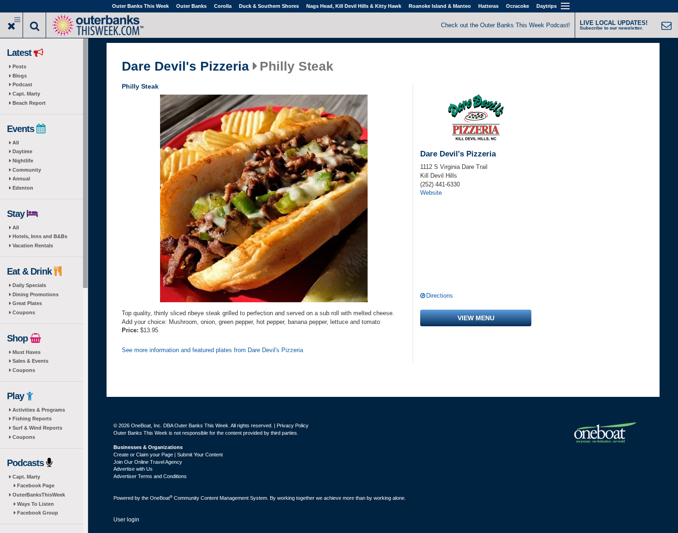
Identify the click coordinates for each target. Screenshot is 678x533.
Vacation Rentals (32, 245)
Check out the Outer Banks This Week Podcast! (505, 25)
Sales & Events (30, 361)
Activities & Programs (38, 410)
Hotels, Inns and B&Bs (39, 236)
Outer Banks (191, 6)
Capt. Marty (26, 93)
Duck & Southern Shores (269, 6)
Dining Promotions (35, 294)
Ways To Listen (35, 504)
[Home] (98, 24)
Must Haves (26, 352)
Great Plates (27, 303)
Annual (21, 178)
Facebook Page (35, 485)
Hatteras (488, 6)
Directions (439, 295)
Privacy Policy (293, 425)
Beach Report (29, 103)
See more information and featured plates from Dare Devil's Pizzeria (212, 350)
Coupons (23, 312)
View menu (476, 318)
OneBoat (161, 498)
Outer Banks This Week (140, 6)
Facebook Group (37, 512)
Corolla (223, 6)
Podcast (22, 84)
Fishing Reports (32, 418)
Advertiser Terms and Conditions (150, 476)
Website (431, 192)
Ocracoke (517, 6)
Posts (19, 66)
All (15, 142)
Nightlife (22, 160)
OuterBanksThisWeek (38, 494)
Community (26, 170)
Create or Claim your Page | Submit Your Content (168, 454)
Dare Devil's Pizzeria (185, 66)
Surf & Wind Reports (37, 428)
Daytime (22, 151)
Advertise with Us (133, 469)
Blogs (19, 75)
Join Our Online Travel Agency (147, 462)
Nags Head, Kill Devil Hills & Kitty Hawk (353, 6)
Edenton (22, 188)
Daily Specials (29, 285)
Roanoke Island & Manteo (440, 6)
